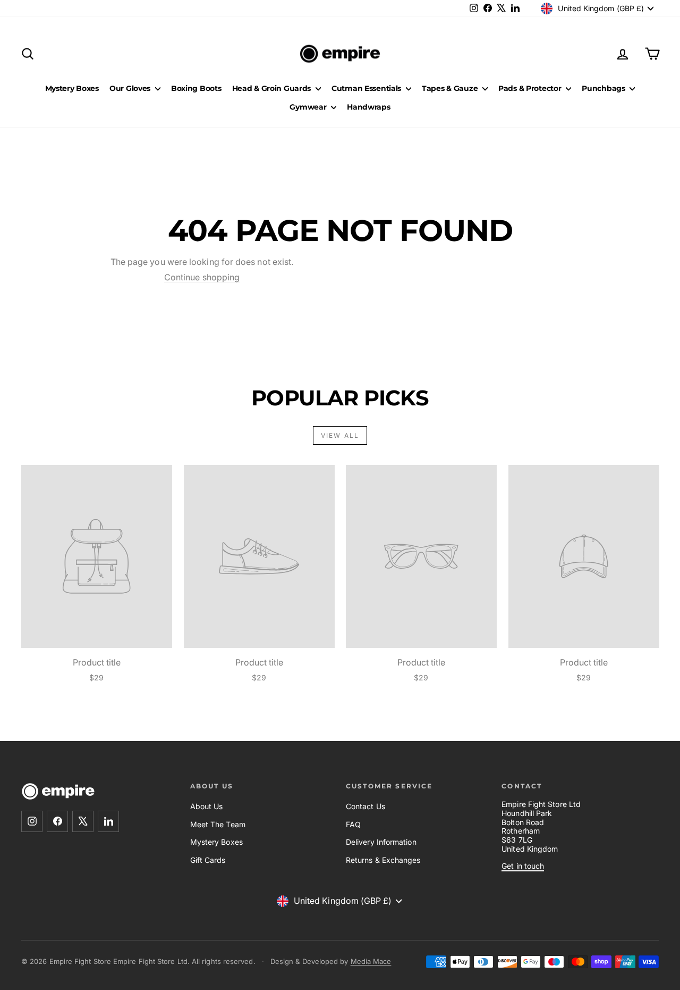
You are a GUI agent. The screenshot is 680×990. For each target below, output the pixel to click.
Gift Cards (208, 859)
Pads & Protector (530, 88)
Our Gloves (130, 88)
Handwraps (368, 107)
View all (340, 435)
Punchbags (604, 88)
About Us (206, 806)
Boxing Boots (196, 88)
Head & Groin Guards (272, 88)
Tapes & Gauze (451, 88)
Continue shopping (202, 277)
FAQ (353, 824)
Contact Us (365, 806)
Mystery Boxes (72, 88)
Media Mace (371, 961)
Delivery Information (381, 841)
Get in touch (523, 865)
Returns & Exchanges (383, 859)
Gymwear (309, 107)
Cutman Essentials (367, 88)
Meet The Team (217, 824)
